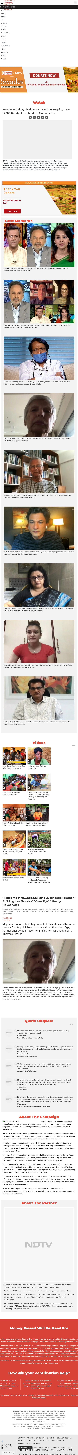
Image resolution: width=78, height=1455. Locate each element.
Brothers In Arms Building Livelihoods (37, 767)
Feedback (68, 1438)
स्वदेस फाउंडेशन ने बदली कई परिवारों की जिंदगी (13, 879)
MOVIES (4, 23)
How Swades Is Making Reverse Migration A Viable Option (37, 851)
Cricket (3, 26)
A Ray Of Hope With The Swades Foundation (11, 793)
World (3, 13)
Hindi (41, 1448)
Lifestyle (45, 1450)
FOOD (3, 30)
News (35, 1448)
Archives (36, 1443)
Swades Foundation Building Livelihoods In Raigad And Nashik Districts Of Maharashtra (39, 880)
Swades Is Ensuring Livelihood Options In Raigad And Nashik (37, 824)
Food (70, 1448)
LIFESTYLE (5, 33)
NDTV (3, 10)
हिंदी (2, 20)
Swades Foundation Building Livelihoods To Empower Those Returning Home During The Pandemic (39, 795)
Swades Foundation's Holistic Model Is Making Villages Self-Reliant (14, 851)
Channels (50, 1438)
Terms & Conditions (58, 1441)
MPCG (3, 56)
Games (3, 43)
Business (48, 1448)
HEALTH (4, 36)
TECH (3, 39)
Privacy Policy (43, 1441)
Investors (22, 1441)
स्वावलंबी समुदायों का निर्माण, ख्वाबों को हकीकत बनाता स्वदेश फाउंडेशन (14, 767)
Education (29, 1450)
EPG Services (40, 1438)
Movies (56, 1448)
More (73, 745)
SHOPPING (5, 46)
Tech (21, 1450)
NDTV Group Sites (7, 7)
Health (37, 1450)
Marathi (3, 59)
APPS (3, 49)
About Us (21, 1438)
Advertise (30, 1438)
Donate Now (12, 211)
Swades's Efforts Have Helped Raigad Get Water (13, 824)
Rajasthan (4, 52)
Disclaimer (60, 1438)
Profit (3, 17)
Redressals (32, 1441)
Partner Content (24, 1443)
